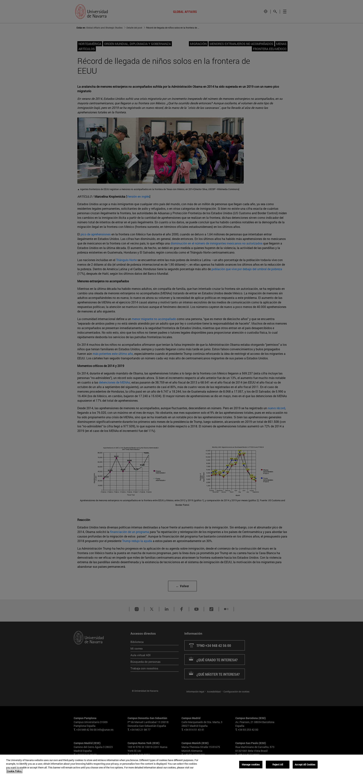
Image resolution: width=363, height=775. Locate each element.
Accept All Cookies (305, 764)
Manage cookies (251, 764)
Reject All (277, 764)
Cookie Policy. (14, 771)
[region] (181, 765)
